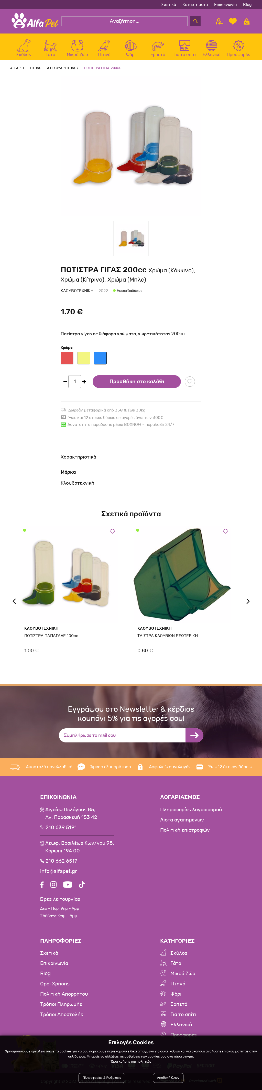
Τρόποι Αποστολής (61, 1014)
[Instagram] (53, 885)
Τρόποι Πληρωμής (61, 1004)
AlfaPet (17, 68)
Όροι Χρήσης (55, 984)
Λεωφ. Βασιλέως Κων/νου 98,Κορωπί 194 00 (79, 847)
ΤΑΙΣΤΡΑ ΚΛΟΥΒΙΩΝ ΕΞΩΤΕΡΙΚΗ (167, 635)
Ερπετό (178, 1004)
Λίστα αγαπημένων (182, 820)
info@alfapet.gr (58, 871)
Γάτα (175, 963)
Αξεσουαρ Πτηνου (63, 68)
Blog (247, 4)
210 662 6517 (61, 861)
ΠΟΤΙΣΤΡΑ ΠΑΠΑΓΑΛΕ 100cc (51, 635)
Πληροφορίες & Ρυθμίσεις (102, 1078)
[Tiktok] (82, 885)
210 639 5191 (61, 827)
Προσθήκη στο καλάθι (137, 381)
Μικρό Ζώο (182, 973)
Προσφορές (183, 1035)
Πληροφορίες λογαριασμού (191, 809)
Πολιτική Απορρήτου (64, 994)
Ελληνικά (181, 1024)
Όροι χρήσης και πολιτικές (131, 1062)
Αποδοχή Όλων (168, 1078)
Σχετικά (168, 4)
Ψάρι (175, 994)
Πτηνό (177, 984)
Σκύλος (178, 953)
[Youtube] (67, 885)
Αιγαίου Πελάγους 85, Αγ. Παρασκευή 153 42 (71, 813)
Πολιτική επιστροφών (185, 830)
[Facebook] (42, 885)
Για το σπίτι (183, 1014)
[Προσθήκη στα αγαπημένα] (190, 381)
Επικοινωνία (225, 4)
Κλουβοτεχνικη (77, 290)
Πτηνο (35, 68)
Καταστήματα (195, 4)
